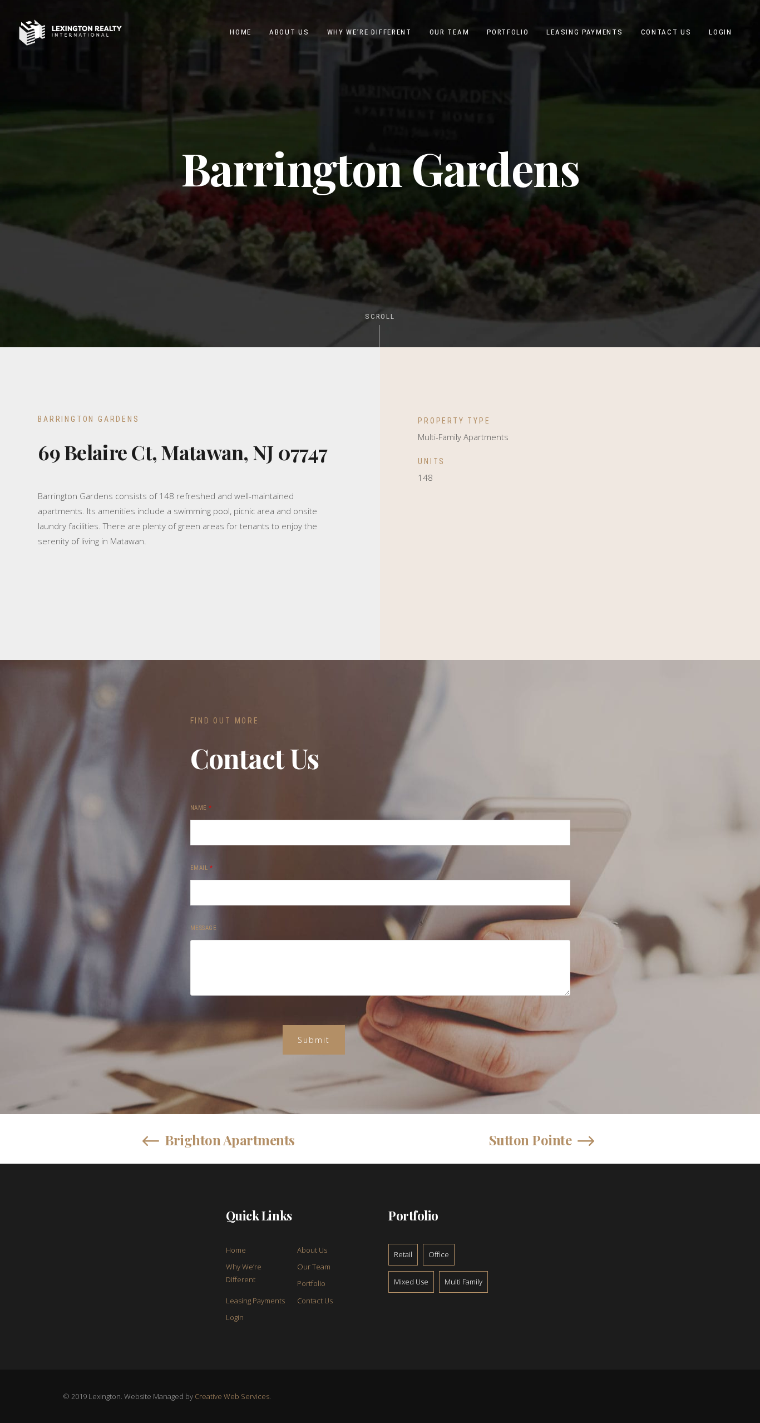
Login (235, 1317)
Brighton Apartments (230, 1140)
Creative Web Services (232, 1396)
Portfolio (311, 1283)
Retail (403, 1254)
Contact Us (315, 1301)
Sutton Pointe (530, 1140)
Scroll (380, 316)
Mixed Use (411, 1282)
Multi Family (463, 1282)
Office (438, 1254)
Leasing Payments (255, 1301)
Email (201, 867)
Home (236, 1250)
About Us (312, 1250)
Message (203, 928)
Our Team (313, 1267)
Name (201, 807)
